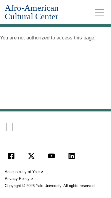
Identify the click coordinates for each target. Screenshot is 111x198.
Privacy (19, 178)
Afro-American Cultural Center (32, 12)
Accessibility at (24, 172)
